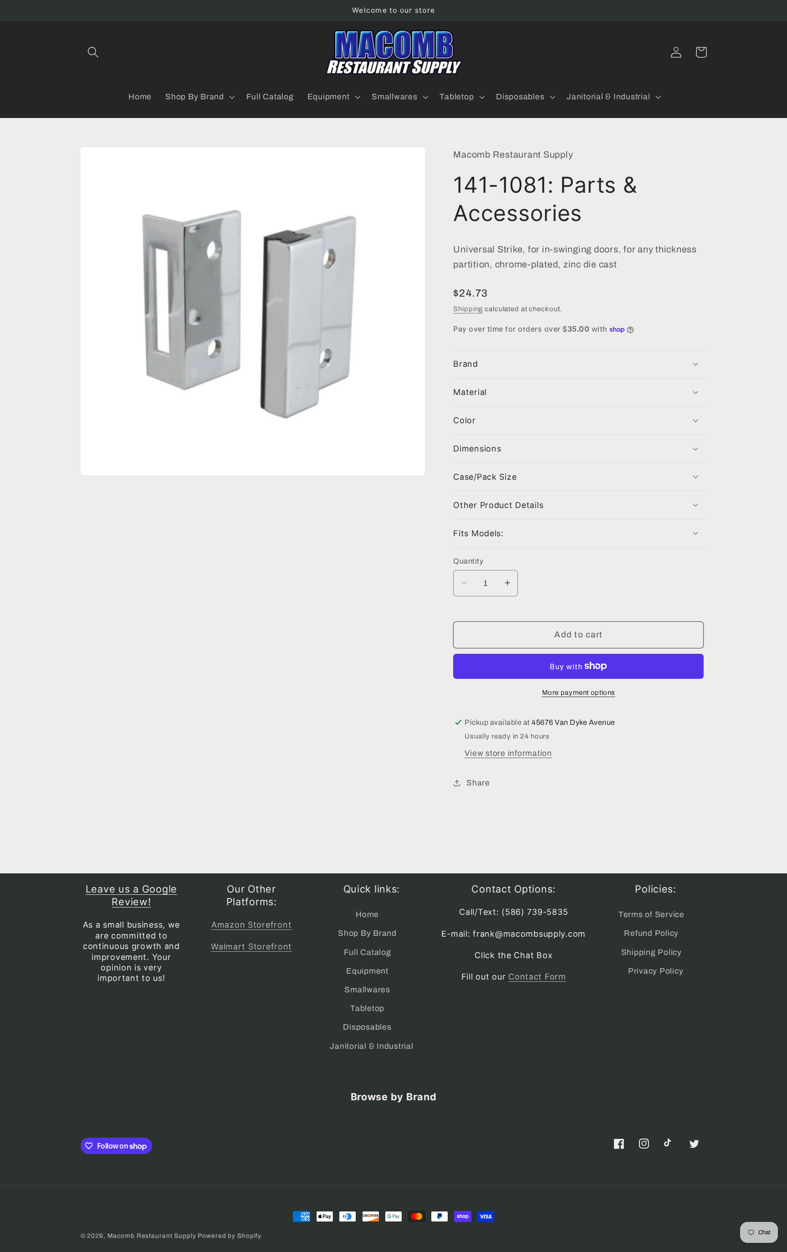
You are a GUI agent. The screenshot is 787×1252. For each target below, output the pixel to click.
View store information (508, 753)
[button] (93, 52)
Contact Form (537, 976)
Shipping (468, 308)
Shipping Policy (651, 952)
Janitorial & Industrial (371, 1046)
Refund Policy (651, 933)
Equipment (367, 971)
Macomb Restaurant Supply (151, 1235)
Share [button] (478, 782)
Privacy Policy (656, 971)
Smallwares (367, 989)
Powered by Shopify (229, 1235)
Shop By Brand (367, 933)
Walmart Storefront (251, 946)
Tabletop (367, 1008)
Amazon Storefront (251, 924)
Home (367, 914)
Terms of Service (651, 914)
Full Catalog (367, 952)
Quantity (468, 560)
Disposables (367, 1027)
